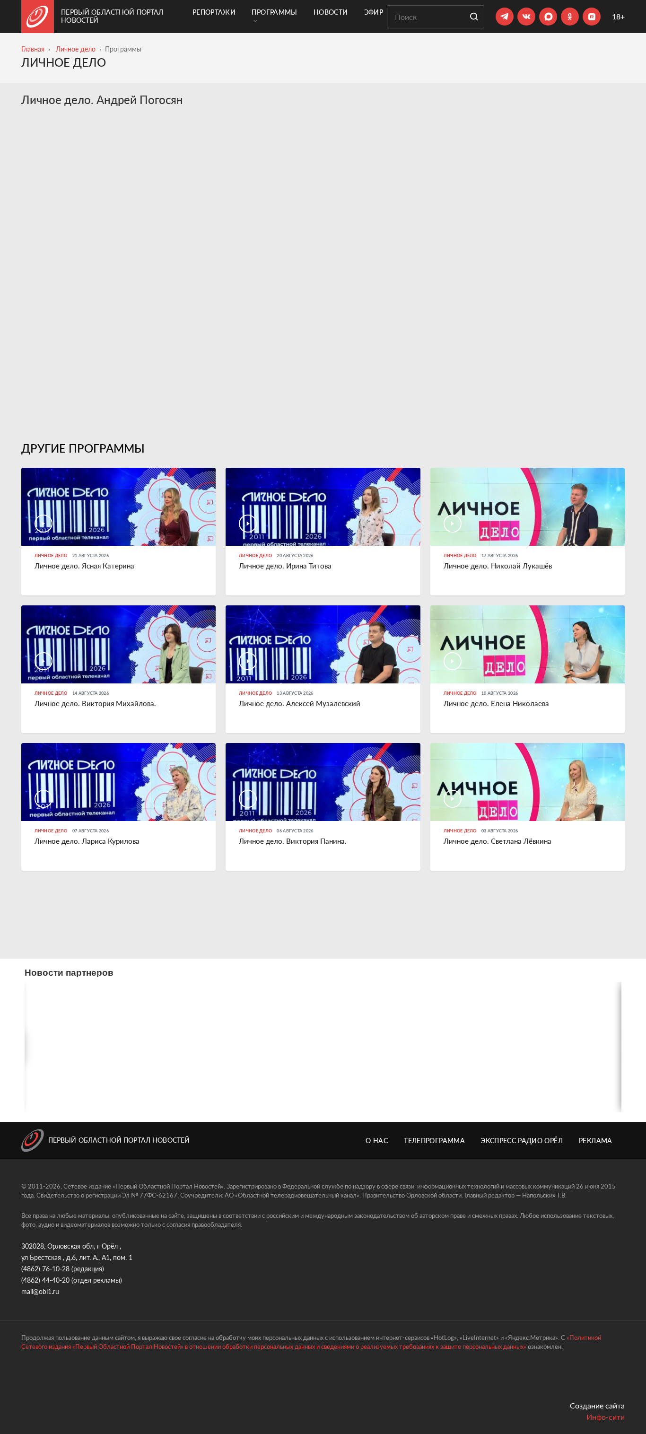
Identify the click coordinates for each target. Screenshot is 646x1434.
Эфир (373, 12)
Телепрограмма (434, 1141)
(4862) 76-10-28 (45, 1269)
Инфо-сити (605, 1416)
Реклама (595, 1141)
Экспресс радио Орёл (522, 1141)
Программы (274, 12)
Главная (32, 49)
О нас (377, 1141)
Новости (331, 12)
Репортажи (214, 12)
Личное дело (76, 49)
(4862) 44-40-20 (45, 1280)
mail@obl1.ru (40, 1291)
